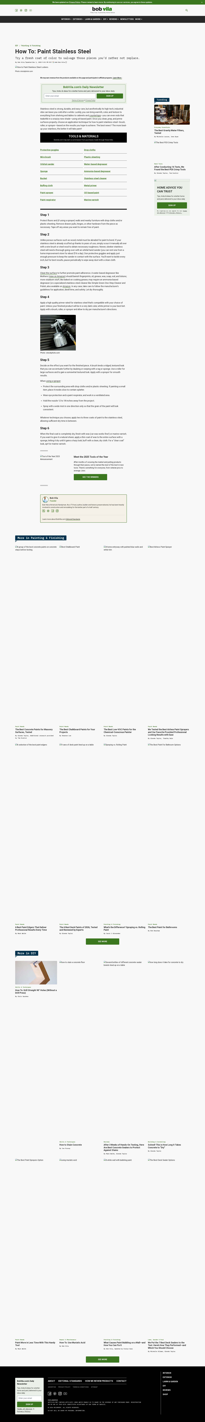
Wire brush (45, 157)
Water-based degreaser (95, 164)
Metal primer (90, 185)
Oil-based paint (91, 192)
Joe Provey (66, 1148)
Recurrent (57, 1407)
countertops (95, 115)
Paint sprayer (46, 192)
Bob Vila (21, 62)
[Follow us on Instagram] (26, 10)
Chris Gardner (23, 996)
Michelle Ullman (156, 1351)
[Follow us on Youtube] (30, 10)
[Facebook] (52, 511)
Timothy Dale (168, 738)
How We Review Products (99, 1381)
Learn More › (117, 78)
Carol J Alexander (113, 933)
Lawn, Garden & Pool (156, 1339)
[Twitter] (43, 511)
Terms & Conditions (81, 1387)
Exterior (77, 19)
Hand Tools (158, 164)
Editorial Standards (73, 519)
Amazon (66, 286)
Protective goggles (49, 150)
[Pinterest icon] (54, 1393)
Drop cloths (90, 150)
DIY (104, 19)
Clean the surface (48, 273)
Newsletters (127, 19)
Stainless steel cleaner (95, 178)
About (51, 1381)
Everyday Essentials (162, 127)
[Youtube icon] (65, 1393)
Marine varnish (91, 200)
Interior (65, 19)
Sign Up (110, 96)
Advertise (52, 1387)
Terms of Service (78, 100)
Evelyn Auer (128, 1349)
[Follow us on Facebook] (16, 10)
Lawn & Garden (92, 19)
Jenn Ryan (174, 136)
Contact (121, 1381)
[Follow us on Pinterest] (21, 10)
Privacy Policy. (175, 213)
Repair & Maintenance (67, 1339)
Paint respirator (48, 200)
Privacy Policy (74, 2)
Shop (165, 1394)
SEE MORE (102, 941)
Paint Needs (19, 726)
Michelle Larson (163, 136)
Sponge (44, 171)
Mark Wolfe (22, 933)
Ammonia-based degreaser (97, 171)
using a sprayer (53, 381)
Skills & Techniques (23, 987)
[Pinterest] (48, 511)
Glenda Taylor (162, 173)
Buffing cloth (46, 185)
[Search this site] (187, 10)
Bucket (43, 178)
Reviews (113, 19)
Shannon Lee (66, 735)
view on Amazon (57, 276)
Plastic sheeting (92, 157)
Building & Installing (156, 1142)
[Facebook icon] (49, 1393)
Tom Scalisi (173, 173)
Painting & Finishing (30, 46)
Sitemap (94, 1387)
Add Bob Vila (60, 62)
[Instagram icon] (60, 1393)
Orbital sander (47, 164)
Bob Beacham (155, 931)
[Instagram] (57, 511)
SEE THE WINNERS (90, 477)
